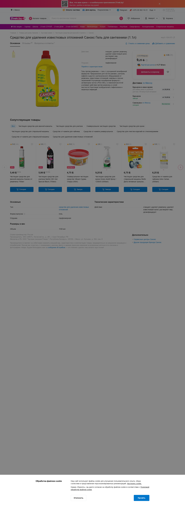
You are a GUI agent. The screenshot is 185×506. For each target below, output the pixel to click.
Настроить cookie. (134, 484)
